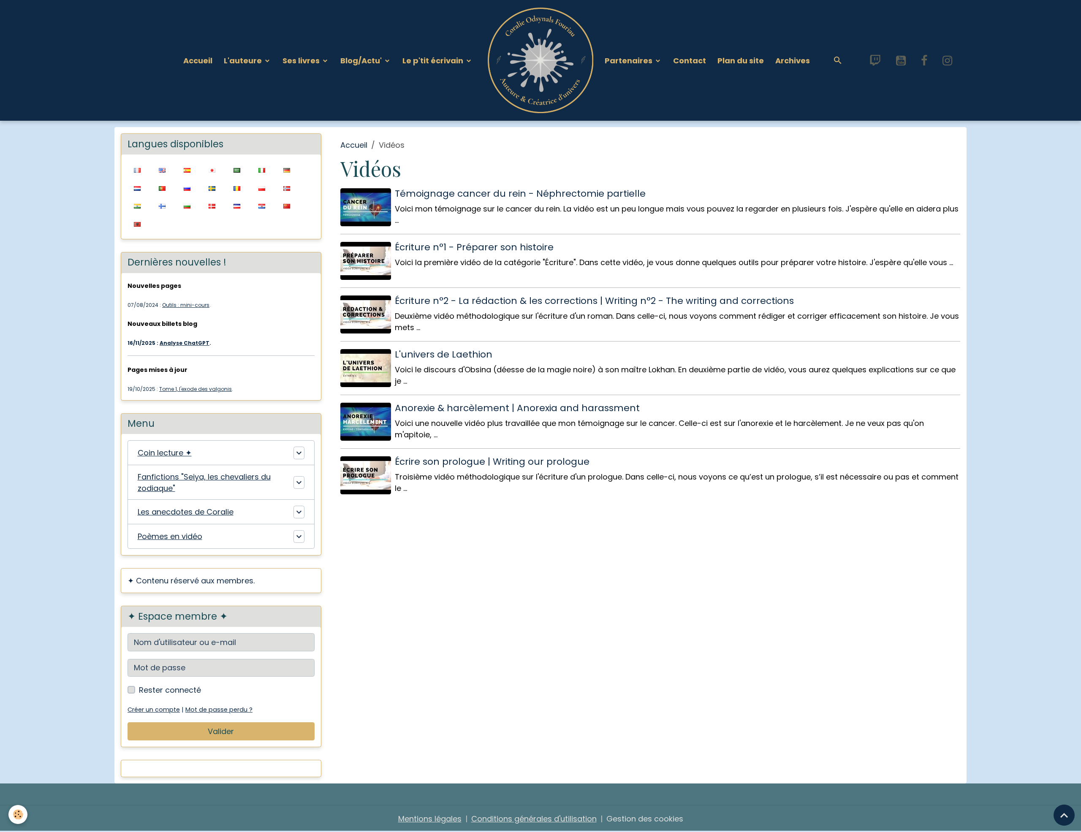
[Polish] (261, 188)
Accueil (197, 60)
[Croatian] (261, 206)
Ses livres (301, 60)
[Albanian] (137, 223)
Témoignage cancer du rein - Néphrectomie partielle (520, 193)
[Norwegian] (286, 188)
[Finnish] (161, 206)
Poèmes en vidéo (170, 536)
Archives (792, 60)
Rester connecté (170, 690)
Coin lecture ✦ (165, 452)
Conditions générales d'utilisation (534, 818)
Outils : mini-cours (185, 305)
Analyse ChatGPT (184, 343)
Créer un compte (154, 709)
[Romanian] (236, 188)
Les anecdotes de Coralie (186, 512)
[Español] (186, 170)
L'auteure (243, 60)
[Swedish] (211, 188)
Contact (689, 60)
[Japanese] (211, 170)
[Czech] (236, 206)
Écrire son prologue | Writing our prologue (492, 461)
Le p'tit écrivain (433, 60)
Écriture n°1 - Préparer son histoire (474, 247)
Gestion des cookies (644, 818)
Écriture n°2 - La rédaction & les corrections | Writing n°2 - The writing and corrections (594, 300)
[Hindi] (137, 206)
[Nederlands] (137, 188)
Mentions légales (430, 818)
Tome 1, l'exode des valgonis (195, 389)
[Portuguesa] (161, 188)
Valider (221, 731)
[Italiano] (261, 170)
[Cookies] (17, 814)
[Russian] (186, 188)
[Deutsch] (286, 170)
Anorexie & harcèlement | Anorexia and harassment (517, 408)
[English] (161, 170)
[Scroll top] (1064, 815)
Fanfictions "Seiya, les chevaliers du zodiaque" (204, 482)
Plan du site (740, 60)
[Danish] (211, 206)
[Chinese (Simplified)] (286, 206)
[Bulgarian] (186, 206)
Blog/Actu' (361, 60)
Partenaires (629, 60)
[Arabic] (236, 170)
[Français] (137, 170)
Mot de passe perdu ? (219, 709)
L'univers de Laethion (443, 354)
